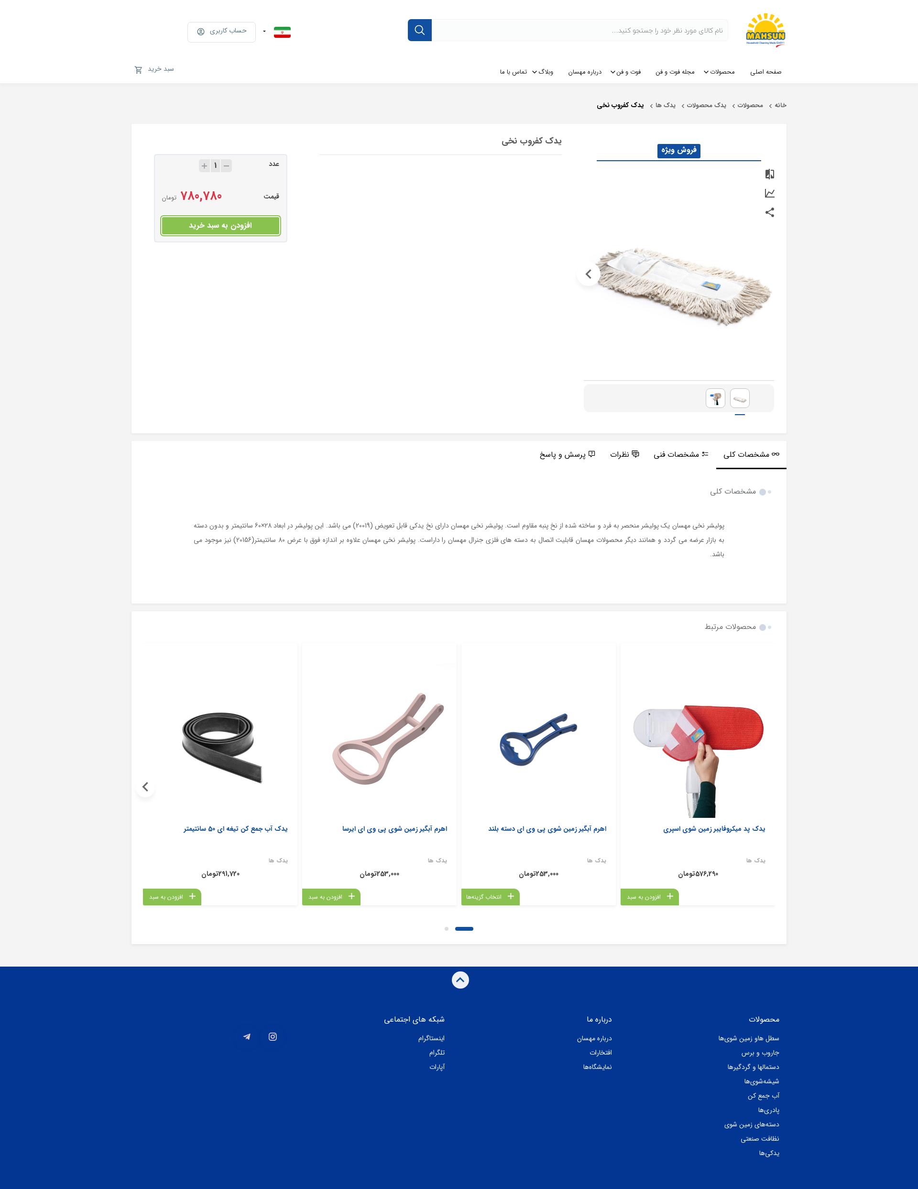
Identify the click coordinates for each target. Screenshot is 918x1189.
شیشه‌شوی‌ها (761, 1081)
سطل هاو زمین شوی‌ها (749, 1038)
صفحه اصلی (766, 72)
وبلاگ (545, 72)
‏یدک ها (666, 105)
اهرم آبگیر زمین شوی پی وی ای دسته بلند (547, 829)
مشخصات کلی (746, 455)
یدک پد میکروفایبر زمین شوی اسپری (714, 829)
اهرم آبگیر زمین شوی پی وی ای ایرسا (394, 829)
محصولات (722, 72)
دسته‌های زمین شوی (751, 1124)
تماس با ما (513, 72)
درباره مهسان (584, 72)
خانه (781, 105)
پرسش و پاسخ (563, 455)
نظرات (619, 455)
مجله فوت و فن (675, 72)
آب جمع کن (763, 1095)
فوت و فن (629, 72)
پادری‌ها (768, 1110)
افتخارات (601, 1052)
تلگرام (437, 1052)
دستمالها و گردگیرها (753, 1067)
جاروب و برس (760, 1052)
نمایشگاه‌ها (597, 1067)
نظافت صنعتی (760, 1139)
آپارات (437, 1067)
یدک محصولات (706, 105)
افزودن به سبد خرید (220, 225)
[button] (464, 929)
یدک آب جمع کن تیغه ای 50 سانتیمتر (236, 829)
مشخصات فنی (676, 455)
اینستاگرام (431, 1038)
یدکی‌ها (769, 1153)
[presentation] (769, 274)
